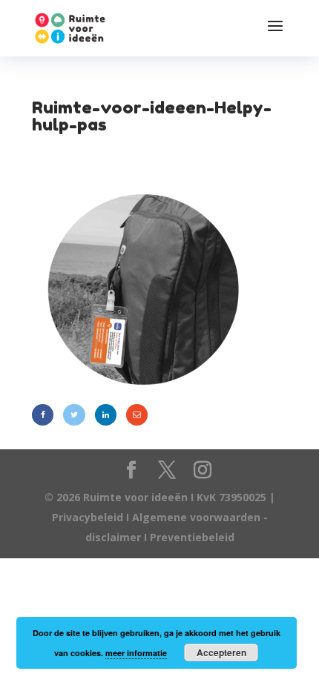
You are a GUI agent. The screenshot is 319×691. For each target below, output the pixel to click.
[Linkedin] (105, 415)
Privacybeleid (89, 517)
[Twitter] (74, 415)
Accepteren (221, 652)
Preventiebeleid (192, 537)
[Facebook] (42, 415)
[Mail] (137, 415)
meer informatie (136, 652)
